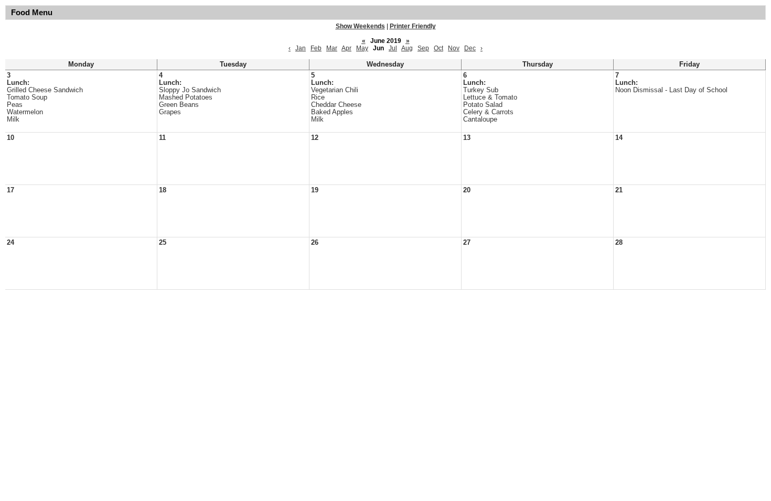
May (362, 48)
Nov (453, 48)
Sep (423, 48)
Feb (316, 48)
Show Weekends (360, 26)
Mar (331, 48)
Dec (470, 48)
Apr (346, 48)
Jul (393, 48)
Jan (300, 48)
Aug (407, 48)
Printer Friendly (413, 26)
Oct (438, 48)
